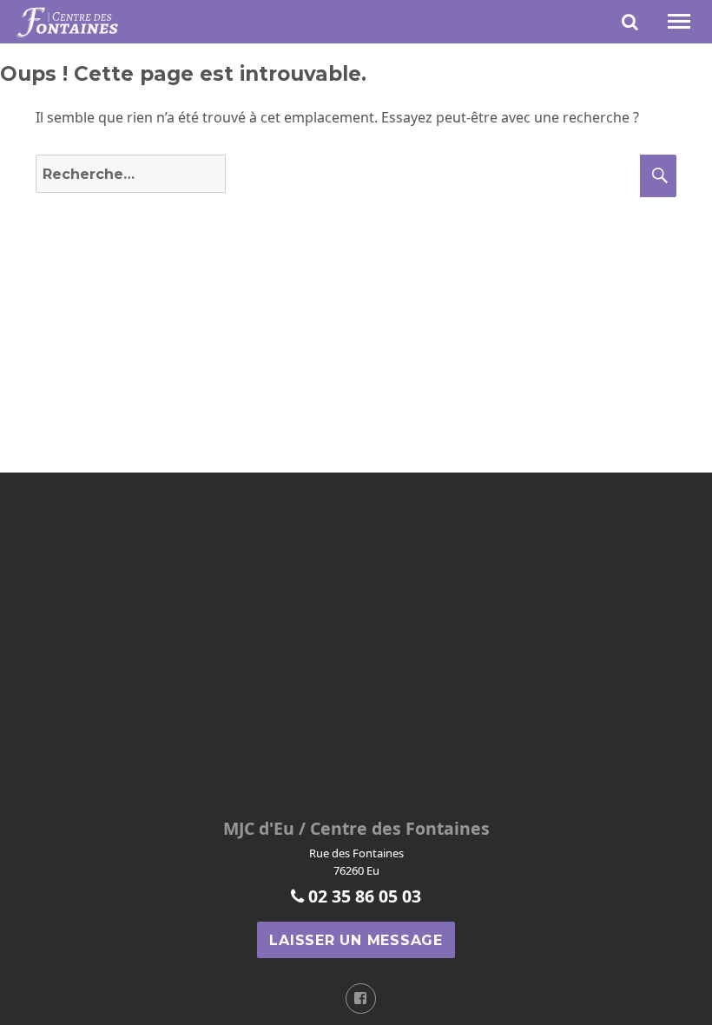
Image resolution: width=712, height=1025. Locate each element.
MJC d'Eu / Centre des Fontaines (356, 828)
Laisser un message (356, 940)
